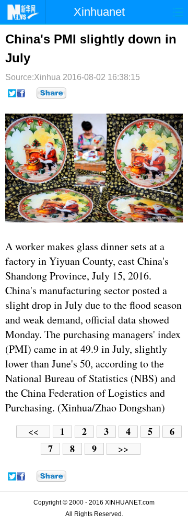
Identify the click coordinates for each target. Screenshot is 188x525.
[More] (51, 93)
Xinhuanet (99, 11)
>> (123, 449)
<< (33, 432)
